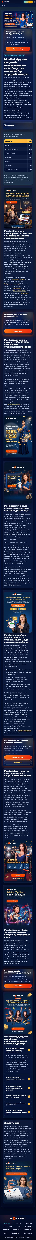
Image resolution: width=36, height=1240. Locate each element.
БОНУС (18, 1223)
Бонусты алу (18, 331)
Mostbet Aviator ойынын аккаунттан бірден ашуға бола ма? (16, 1112)
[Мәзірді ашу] (34, 2)
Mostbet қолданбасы (24, 730)
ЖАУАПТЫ (15, 1233)
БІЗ (5, 1233)
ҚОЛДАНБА (28, 1226)
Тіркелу (26, 1)
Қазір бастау (18, 985)
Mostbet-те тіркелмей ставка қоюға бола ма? (16, 1104)
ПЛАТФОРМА (8, 1226)
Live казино (17, 288)
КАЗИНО (29, 1223)
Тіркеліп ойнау (18, 49)
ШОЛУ (19, 1226)
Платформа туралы (18, 279)
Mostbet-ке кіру (18, 757)
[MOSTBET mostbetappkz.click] (18, 1218)
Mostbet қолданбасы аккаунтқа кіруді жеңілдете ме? (15, 1079)
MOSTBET (7, 1223)
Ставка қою (25, 293)
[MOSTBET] (5, 2)
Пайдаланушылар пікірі (12, 284)
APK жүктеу (18, 762)
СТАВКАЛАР (16, 1230)
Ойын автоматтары (19, 291)
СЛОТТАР (6, 1230)
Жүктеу (30, 1)
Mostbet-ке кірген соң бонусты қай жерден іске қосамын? (14, 1088)
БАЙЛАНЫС (28, 1233)
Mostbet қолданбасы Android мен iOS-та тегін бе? (16, 1096)
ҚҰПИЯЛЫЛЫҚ (28, 1230)
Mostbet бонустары (14, 404)
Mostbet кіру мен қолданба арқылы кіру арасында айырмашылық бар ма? (15, 1050)
